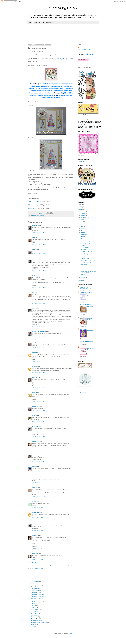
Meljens (42, 215)
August (82, 219)
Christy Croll (34, 587)
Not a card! (83, 249)
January (83, 277)
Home (29, 22)
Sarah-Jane (35, 553)
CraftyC (34, 501)
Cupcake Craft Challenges (87, 347)
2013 (80, 207)
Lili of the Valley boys (36, 600)
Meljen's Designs (35, 84)
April (82, 228)
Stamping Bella (35, 615)
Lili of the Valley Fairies (37, 594)
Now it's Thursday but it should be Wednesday (88, 272)
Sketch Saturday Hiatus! (85, 288)
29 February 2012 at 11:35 (38, 303)
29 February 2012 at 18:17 (39, 421)
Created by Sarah (63, 8)
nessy (34, 523)
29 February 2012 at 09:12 (39, 244)
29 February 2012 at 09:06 (39, 232)
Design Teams (37, 22)
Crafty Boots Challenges (34, 201)
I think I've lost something (87, 238)
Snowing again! (84, 256)
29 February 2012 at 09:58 (39, 270)
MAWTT (33, 604)
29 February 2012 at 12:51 (39, 361)
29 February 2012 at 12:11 (38, 337)
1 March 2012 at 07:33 (38, 518)
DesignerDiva (35, 441)
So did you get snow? (86, 262)
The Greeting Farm (36, 620)
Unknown (34, 366)
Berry (34, 308)
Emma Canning (35, 590)
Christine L (35, 426)
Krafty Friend (90, 306)
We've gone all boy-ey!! (86, 241)
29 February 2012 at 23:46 (39, 496)
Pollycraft (33, 607)
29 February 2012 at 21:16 (39, 482)
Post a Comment (34, 562)
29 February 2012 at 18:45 (39, 436)
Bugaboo (33, 583)
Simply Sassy (34, 611)
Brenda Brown (36, 454)
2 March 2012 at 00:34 (38, 548)
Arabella (34, 392)
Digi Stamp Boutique (36, 588)
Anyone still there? (85, 243)
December (83, 211)
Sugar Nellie (34, 617)
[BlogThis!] (48, 213)
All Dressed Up (35, 581)
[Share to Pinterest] (53, 213)
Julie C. (34, 466)
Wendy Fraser (36, 406)
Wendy (34, 342)
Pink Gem (33, 605)
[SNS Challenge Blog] (87, 198)
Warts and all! (84, 269)
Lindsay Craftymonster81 (39, 331)
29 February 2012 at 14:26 (39, 387)
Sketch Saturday (84, 287)
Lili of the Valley (35, 592)
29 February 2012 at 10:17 (39, 287)
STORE (56, 95)
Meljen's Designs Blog (57, 93)
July (82, 221)
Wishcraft (34, 487)
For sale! (83, 245)
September (84, 217)
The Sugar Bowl (84, 317)
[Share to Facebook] (51, 213)
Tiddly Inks (34, 624)
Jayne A (34, 377)
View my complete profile (84, 49)
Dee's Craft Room (37, 275)
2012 (80, 209)
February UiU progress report (88, 260)
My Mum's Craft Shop (85, 304)
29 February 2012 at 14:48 (39, 401)
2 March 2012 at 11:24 (37, 559)
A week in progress (85, 254)
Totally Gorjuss (32, 208)
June (82, 224)
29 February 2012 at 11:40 (38, 326)
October (83, 215)
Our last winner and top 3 (85, 342)
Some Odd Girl (35, 613)
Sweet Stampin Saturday (87, 251)
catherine (34, 225)
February (83, 232)
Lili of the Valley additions (37, 596)
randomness (34, 626)
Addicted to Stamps (33, 205)
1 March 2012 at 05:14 (38, 507)
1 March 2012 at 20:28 (38, 530)
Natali (33, 237)
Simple (82, 267)
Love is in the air (85, 258)
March (82, 230)
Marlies (34, 415)
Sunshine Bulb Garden (83, 392)
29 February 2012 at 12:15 (39, 347)
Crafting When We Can (86, 292)
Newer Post (31, 565)
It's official (83, 274)
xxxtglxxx (34, 535)
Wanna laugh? (84, 264)
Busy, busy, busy (85, 247)
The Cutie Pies (35, 619)
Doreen (34, 249)
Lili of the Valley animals (37, 598)
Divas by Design (62, 58)
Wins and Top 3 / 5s (48, 22)
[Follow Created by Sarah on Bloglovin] (86, 55)
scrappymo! (35, 512)
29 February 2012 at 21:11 (38, 472)
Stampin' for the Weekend (86, 341)
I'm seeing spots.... (85, 234)
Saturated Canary (35, 609)
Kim (33, 292)
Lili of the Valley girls (36, 602)
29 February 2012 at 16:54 (39, 410)
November (83, 213)
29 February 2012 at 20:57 (39, 461)
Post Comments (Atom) (40, 568)
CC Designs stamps (36, 585)
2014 (80, 204)
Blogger (70, 633)
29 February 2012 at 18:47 (39, 449)
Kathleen (34, 352)
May (82, 226)
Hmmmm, (83, 236)
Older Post (70, 565)
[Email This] (46, 213)
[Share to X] (49, 213)
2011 (80, 280)
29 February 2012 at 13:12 (39, 372)
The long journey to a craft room (39, 622)
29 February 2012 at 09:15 (39, 254)
